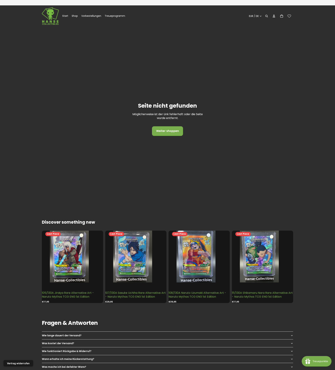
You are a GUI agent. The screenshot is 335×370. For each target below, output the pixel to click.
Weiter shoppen (167, 131)
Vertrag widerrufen (18, 363)
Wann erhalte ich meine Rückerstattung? (68, 359)
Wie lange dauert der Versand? (61, 335)
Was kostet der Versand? (58, 343)
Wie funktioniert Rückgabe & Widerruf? (66, 351)
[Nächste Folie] (96, 256)
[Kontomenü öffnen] (274, 16)
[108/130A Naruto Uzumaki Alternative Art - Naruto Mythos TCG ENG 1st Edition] (199, 257)
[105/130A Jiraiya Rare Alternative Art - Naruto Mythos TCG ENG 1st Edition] (72, 257)
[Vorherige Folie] (49, 256)
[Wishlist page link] (289, 16)
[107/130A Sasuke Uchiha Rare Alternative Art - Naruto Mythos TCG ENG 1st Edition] (135, 257)
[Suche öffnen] (266, 16)
